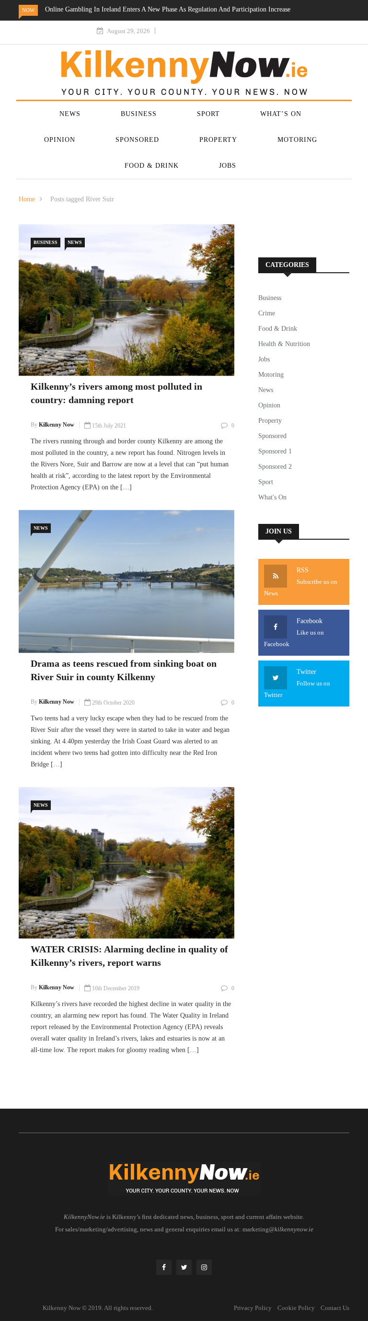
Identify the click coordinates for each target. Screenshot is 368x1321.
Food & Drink (152, 165)
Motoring (297, 139)
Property (218, 139)
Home (27, 199)
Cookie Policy (296, 1307)
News (69, 113)
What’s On (280, 113)
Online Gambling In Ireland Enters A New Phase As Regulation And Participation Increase (167, 9)
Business (139, 113)
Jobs (227, 165)
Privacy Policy (253, 1307)
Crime (266, 313)
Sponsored (137, 139)
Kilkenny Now (56, 424)
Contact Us (335, 1307)
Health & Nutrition (284, 344)
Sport (208, 113)
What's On (272, 497)
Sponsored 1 (275, 451)
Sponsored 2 (275, 466)
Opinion (59, 139)
